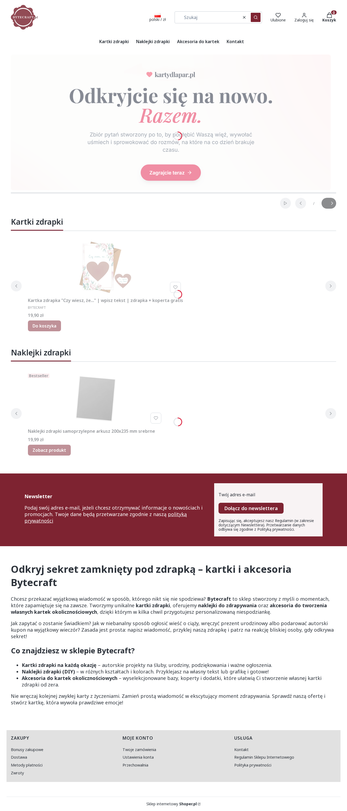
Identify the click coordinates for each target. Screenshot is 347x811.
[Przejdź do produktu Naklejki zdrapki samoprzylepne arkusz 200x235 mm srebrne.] (95, 398)
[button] (256, 17)
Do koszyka (44, 326)
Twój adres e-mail (237, 494)
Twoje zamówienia (139, 749)
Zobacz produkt (49, 450)
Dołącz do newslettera (251, 508)
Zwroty (17, 772)
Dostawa (19, 757)
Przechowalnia (135, 765)
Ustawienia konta (138, 757)
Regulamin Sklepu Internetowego (264, 757)
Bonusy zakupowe (27, 749)
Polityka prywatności (252, 765)
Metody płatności (27, 765)
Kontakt (241, 749)
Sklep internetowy (171, 804)
